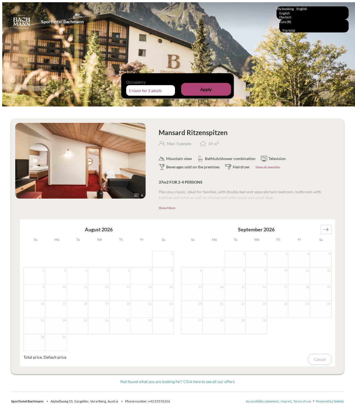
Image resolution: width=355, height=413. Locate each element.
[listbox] (313, 12)
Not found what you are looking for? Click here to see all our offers (177, 381)
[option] (313, 13)
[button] (326, 229)
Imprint (285, 401)
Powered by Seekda (330, 401)
